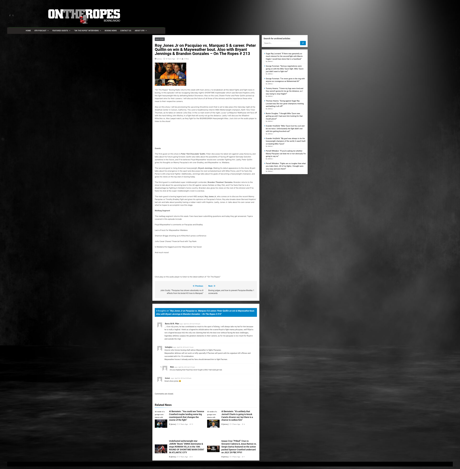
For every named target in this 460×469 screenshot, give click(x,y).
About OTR (139, 31)
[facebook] (10, 15)
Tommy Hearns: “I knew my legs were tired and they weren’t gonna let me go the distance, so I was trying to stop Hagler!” (284, 91)
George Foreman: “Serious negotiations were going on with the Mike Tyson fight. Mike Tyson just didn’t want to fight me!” (284, 69)
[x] (13, 15)
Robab (167, 378)
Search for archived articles (277, 38)
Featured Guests (60, 31)
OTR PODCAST (40, 31)
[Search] (303, 43)
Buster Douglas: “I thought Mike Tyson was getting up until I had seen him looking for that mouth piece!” (284, 116)
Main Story (160, 39)
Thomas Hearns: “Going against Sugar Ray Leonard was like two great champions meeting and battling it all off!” (285, 103)
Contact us (125, 31)
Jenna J (159, 59)
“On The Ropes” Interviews (86, 31)
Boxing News (111, 31)
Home (28, 31)
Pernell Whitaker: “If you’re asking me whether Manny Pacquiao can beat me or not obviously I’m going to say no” (286, 153)
